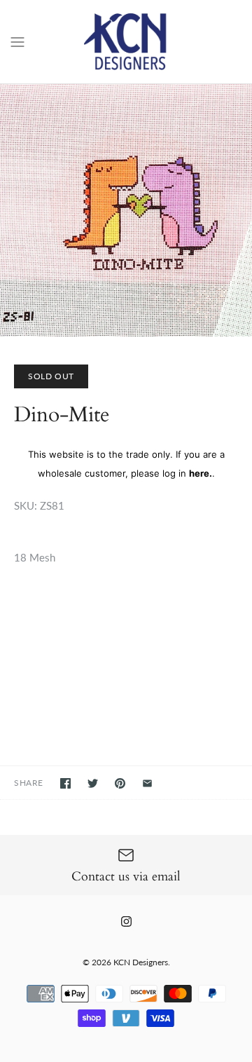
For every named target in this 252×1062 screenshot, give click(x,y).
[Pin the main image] (120, 783)
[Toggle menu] (17, 40)
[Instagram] (126, 921)
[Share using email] (147, 783)
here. (200, 473)
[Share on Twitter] (93, 783)
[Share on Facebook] (65, 783)
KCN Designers (140, 962)
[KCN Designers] (126, 41)
